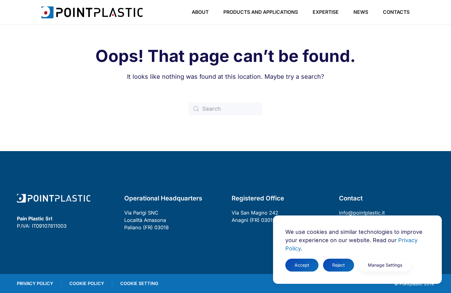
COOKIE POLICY (86, 283)
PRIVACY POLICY (35, 283)
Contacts (396, 12)
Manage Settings (385, 265)
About (200, 12)
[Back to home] (92, 12)
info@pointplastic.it (362, 213)
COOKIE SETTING (139, 283)
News (360, 12)
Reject (338, 265)
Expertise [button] (326, 12)
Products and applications (260, 12)
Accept (302, 265)
